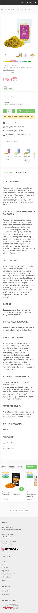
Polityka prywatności (8, 574)
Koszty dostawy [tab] (21, 173)
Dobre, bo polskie (8, 70)
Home (2, 9)
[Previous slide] (5, 154)
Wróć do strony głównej (19, 510)
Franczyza (4, 568)
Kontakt (4, 564)
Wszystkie (31, 467)
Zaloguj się (5, 591)
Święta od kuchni (27, 67)
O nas (3, 561)
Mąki (28, 492)
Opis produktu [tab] (8, 173)
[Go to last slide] (5, 55)
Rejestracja (5, 594)
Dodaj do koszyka (26, 111)
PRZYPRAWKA (14, 65)
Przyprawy (10, 9)
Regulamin (5, 571)
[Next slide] (32, 55)
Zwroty (3, 580)
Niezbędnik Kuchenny (15, 67)
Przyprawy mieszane (24, 9)
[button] (19, 55)
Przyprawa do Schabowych (11, 494)
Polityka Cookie (6, 577)
